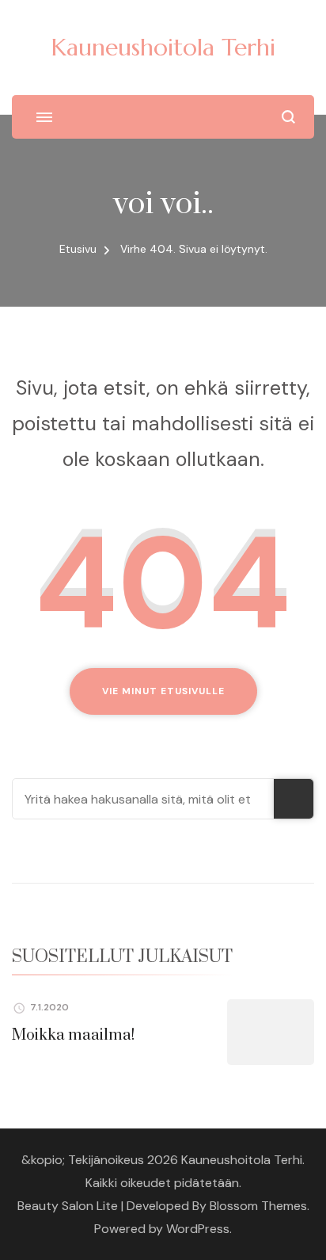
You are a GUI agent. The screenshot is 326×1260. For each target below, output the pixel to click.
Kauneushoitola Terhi (163, 47)
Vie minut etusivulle (163, 691)
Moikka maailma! (73, 1035)
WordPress (197, 1228)
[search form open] (288, 117)
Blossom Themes (258, 1205)
